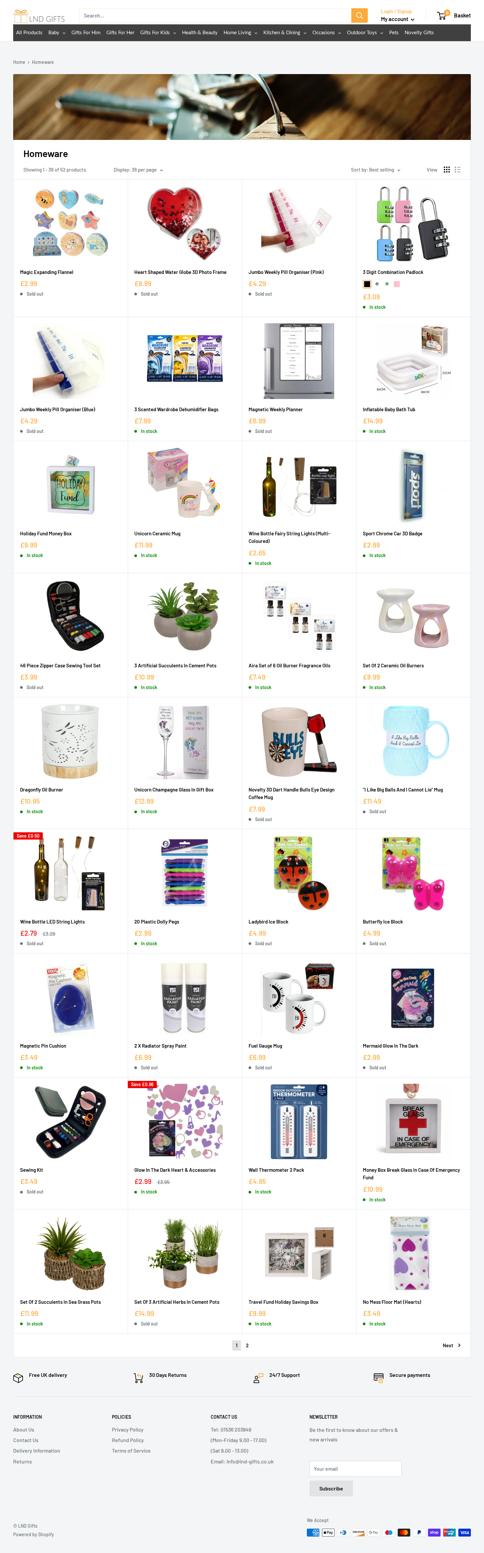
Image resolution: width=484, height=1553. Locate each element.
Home (19, 62)
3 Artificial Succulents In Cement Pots (175, 665)
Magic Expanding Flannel (46, 272)
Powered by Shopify (33, 1534)
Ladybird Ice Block (268, 921)
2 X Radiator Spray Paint (160, 1046)
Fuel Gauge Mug (265, 1046)
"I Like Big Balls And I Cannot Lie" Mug (403, 789)
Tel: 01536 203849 (231, 1429)
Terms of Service (131, 1450)
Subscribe (331, 1488)
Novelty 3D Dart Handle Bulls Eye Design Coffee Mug (292, 793)
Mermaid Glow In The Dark (390, 1046)
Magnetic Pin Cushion (43, 1046)
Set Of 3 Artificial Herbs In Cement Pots (176, 1302)
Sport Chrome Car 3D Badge (392, 533)
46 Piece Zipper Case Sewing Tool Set (60, 665)
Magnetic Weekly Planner (276, 409)
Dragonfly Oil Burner (41, 789)
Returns (22, 1461)
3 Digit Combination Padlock (393, 272)
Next (448, 1345)
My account (395, 18)
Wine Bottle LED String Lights (52, 921)
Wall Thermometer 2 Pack (276, 1170)
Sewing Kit (31, 1170)
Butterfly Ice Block (383, 921)
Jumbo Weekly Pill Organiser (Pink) (286, 272)
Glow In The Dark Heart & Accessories (175, 1170)
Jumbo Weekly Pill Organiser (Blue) (57, 409)
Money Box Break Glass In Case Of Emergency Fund (411, 1173)
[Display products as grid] (447, 170)
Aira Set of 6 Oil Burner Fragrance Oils (289, 665)
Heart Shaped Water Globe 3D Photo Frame (180, 272)
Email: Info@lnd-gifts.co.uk (242, 1461)
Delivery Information (36, 1450)
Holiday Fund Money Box (46, 533)
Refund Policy (128, 1440)
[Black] (367, 284)
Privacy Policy (128, 1429)
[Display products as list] (458, 170)
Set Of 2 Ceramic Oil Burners (393, 665)
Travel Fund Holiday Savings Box (283, 1302)
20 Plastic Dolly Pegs (156, 921)
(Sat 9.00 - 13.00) (229, 1450)
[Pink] (397, 284)
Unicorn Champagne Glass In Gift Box (174, 789)
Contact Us (26, 1440)
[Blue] (377, 284)
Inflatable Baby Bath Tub (389, 409)
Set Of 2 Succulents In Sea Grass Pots (60, 1302)
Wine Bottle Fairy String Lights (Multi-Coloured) (289, 537)
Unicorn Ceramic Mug (157, 533)
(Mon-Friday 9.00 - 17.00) (238, 1440)
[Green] (387, 284)
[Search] (359, 15)
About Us (23, 1429)
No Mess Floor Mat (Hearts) (392, 1302)
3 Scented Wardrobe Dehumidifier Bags (176, 409)
